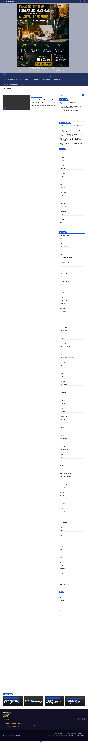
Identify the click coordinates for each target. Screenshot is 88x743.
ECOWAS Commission (64, 435)
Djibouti (61, 408)
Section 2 (61, 557)
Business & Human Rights (65, 384)
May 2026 (62, 160)
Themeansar (20, 735)
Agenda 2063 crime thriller (65, 346)
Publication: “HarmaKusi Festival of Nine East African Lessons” (52, 74)
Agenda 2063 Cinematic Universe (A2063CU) (13, 84)
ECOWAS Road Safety (64, 441)
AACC (61, 243)
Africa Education (63, 289)
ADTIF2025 (62, 268)
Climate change (63, 392)
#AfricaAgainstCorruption (64, 235)
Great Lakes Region (63, 484)
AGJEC (61, 349)
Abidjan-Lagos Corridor (64, 246)
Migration (61, 516)
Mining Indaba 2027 (63, 522)
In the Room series (63, 495)
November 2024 (63, 187)
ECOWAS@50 (62, 446)
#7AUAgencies (37, 79)
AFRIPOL (61, 338)
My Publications (46, 79)
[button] (82, 79)
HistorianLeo (62, 134)
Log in (61, 597)
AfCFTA (61, 278)
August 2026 (62, 152)
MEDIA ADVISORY (63, 511)
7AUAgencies (6, 697)
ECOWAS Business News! (44, 68)
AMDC (61, 351)
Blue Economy (62, 381)
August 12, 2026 (70, 704)
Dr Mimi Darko (62, 411)
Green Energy (62, 487)
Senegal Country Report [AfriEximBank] (42, 99)
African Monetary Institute (64, 324)
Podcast (61, 530)
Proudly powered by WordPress (7, 735)
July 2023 (62, 214)
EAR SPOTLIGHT (63, 416)
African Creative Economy (65, 311)
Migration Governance (29, 74)
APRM (61, 354)
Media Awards (62, 514)
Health (61, 489)
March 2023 (62, 219)
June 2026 (62, 157)
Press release (62, 533)
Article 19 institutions (64, 368)
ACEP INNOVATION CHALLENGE (66, 262)
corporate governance (64, 397)
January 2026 (62, 165)
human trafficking (63, 492)
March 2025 (62, 181)
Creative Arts (62, 400)
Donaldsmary (62, 125)
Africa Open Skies (63, 297)
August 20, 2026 (29, 704)
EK (60, 130)
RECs (61, 538)
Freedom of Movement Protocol (66, 473)
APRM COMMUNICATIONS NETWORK (67, 357)
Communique (62, 395)
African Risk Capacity (64, 330)
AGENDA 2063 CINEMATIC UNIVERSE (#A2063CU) (70, 110)
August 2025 (62, 173)
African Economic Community (65, 316)
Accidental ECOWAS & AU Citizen (66, 257)
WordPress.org (62, 605)
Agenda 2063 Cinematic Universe (66, 343)
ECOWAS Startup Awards (64, 443)
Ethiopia (61, 457)
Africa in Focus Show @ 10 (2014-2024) (12, 76)
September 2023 (63, 211)
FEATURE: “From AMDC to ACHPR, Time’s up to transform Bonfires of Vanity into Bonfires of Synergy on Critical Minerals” (72, 126)
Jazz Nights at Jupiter (64, 503)
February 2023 (62, 222)
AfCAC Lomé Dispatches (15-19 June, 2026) (55, 82)
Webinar (61, 581)
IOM (60, 500)
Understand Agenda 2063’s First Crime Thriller (15, 82)
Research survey (63, 543)
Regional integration (63, 541)
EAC (61, 414)
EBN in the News (63, 424)
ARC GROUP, (62, 362)
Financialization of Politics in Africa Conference (68, 470)
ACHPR (61, 265)
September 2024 (63, 192)
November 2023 (63, 206)
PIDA (61, 527)
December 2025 (63, 168)
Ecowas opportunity (63, 438)
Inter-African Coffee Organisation (66, 497)
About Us (9, 74)
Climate (61, 389)
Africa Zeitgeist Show (64, 303)
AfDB (61, 284)
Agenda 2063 (62, 341)
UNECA (61, 573)
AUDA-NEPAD (15, 700)
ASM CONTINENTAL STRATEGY (66, 370)
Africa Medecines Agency (64, 295)
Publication (62, 535)
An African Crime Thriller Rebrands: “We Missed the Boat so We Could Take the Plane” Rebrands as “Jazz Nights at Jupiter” (72, 139)
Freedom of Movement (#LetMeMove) (42, 76)
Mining (61, 519)
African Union (17, 697)
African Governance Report (65, 322)
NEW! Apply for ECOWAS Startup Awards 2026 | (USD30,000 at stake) (74, 703)
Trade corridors (62, 568)
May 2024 (62, 195)
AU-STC (61, 373)
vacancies (62, 576)
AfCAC (61, 270)
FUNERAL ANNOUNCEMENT (65, 476)
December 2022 (63, 225)
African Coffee (62, 308)
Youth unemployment (64, 587)
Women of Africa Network (64, 584)
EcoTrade (62, 430)
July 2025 (62, 176)
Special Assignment (63, 560)
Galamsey (62, 481)
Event (61, 460)
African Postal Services (64, 327)
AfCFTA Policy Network (64, 281)
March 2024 (62, 198)
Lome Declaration (63, 508)
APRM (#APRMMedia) (17, 74)
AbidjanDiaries (62, 249)
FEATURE (62, 465)
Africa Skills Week (63, 300)
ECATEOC (62, 427)
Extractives (62, 462)
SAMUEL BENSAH (63, 554)
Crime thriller (62, 403)
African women (62, 335)
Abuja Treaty (62, 251)
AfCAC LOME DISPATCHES (65, 273)
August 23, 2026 (8, 704)
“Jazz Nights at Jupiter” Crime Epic (36, 82)
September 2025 (63, 171)
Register (61, 594)
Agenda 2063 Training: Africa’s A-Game (12, 79)
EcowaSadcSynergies (57, 79)
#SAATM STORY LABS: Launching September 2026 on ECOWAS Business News (12, 703)
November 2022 (63, 227)
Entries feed (62, 600)
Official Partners (27, 79)
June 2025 (62, 179)
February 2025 (62, 184)
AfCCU (61, 276)
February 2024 (62, 200)
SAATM (61, 546)
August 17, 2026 (50, 704)
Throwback (62, 562)
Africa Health (62, 292)
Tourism (61, 565)
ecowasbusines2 (63, 138)
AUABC (61, 376)
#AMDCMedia (62, 238)
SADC (61, 549)
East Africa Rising (27, 76)
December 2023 (63, 203)
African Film (62, 319)
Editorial (61, 454)
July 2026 (62, 154)
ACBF (61, 254)
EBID (61, 422)
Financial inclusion (63, 468)
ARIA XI (61, 365)
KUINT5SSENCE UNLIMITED (58, 76)
